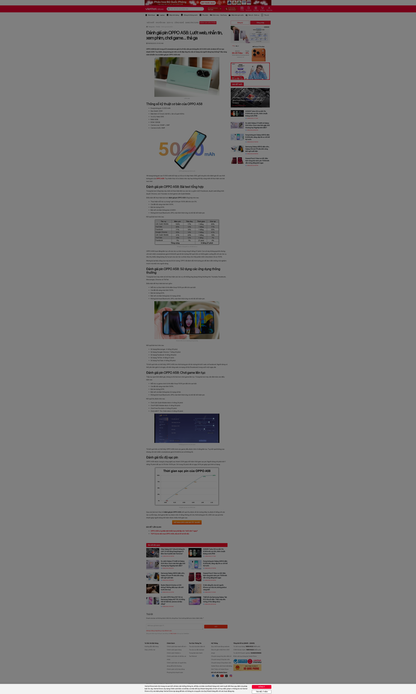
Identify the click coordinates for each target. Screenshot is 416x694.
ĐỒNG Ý (261, 687)
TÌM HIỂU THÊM (262, 692)
